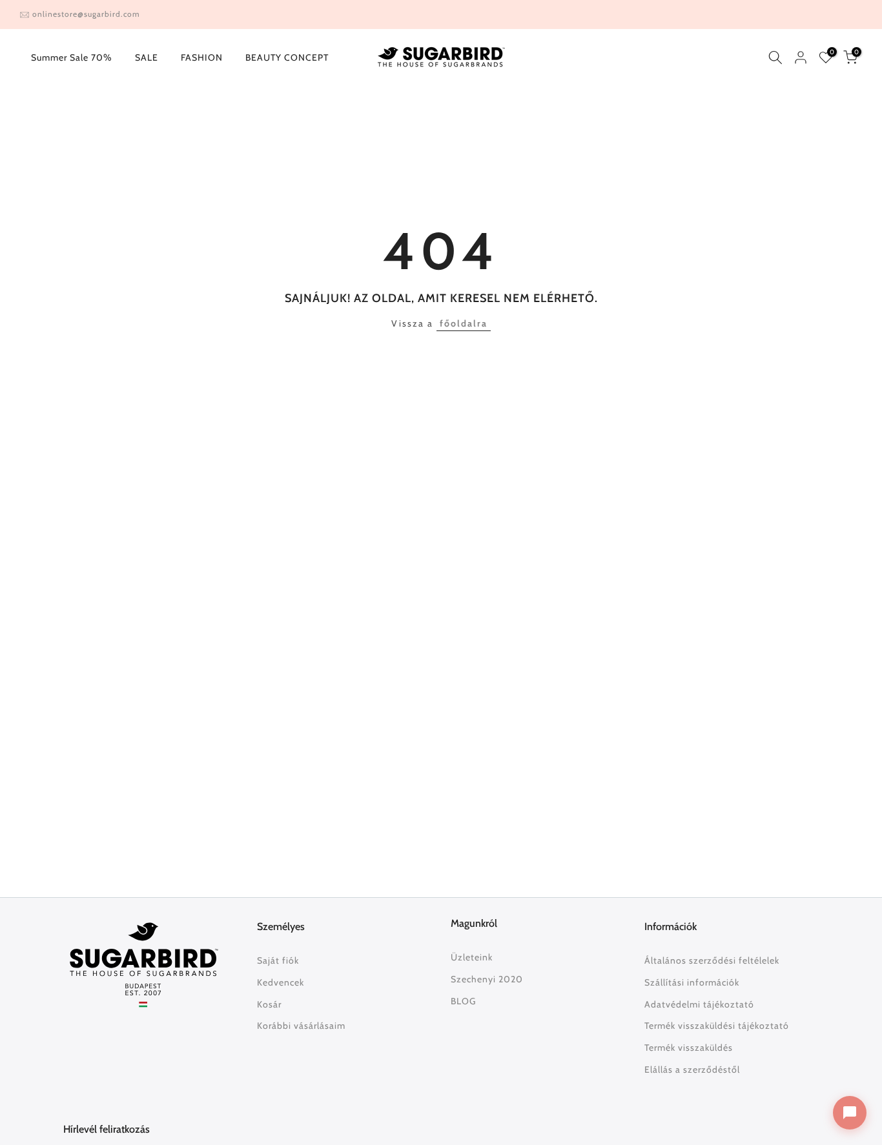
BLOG (463, 1001)
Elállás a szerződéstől (692, 1069)
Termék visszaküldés (688, 1047)
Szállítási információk (691, 982)
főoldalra (463, 323)
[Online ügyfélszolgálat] (850, 1113)
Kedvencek (280, 982)
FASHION (202, 57)
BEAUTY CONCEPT (287, 57)
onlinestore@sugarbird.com (86, 14)
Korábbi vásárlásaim (301, 1025)
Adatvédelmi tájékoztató (699, 1004)
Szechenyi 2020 (487, 979)
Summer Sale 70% (71, 57)
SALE (146, 57)
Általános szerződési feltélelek (711, 960)
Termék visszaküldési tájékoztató (716, 1025)
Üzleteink (472, 957)
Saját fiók (278, 960)
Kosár (269, 1004)
